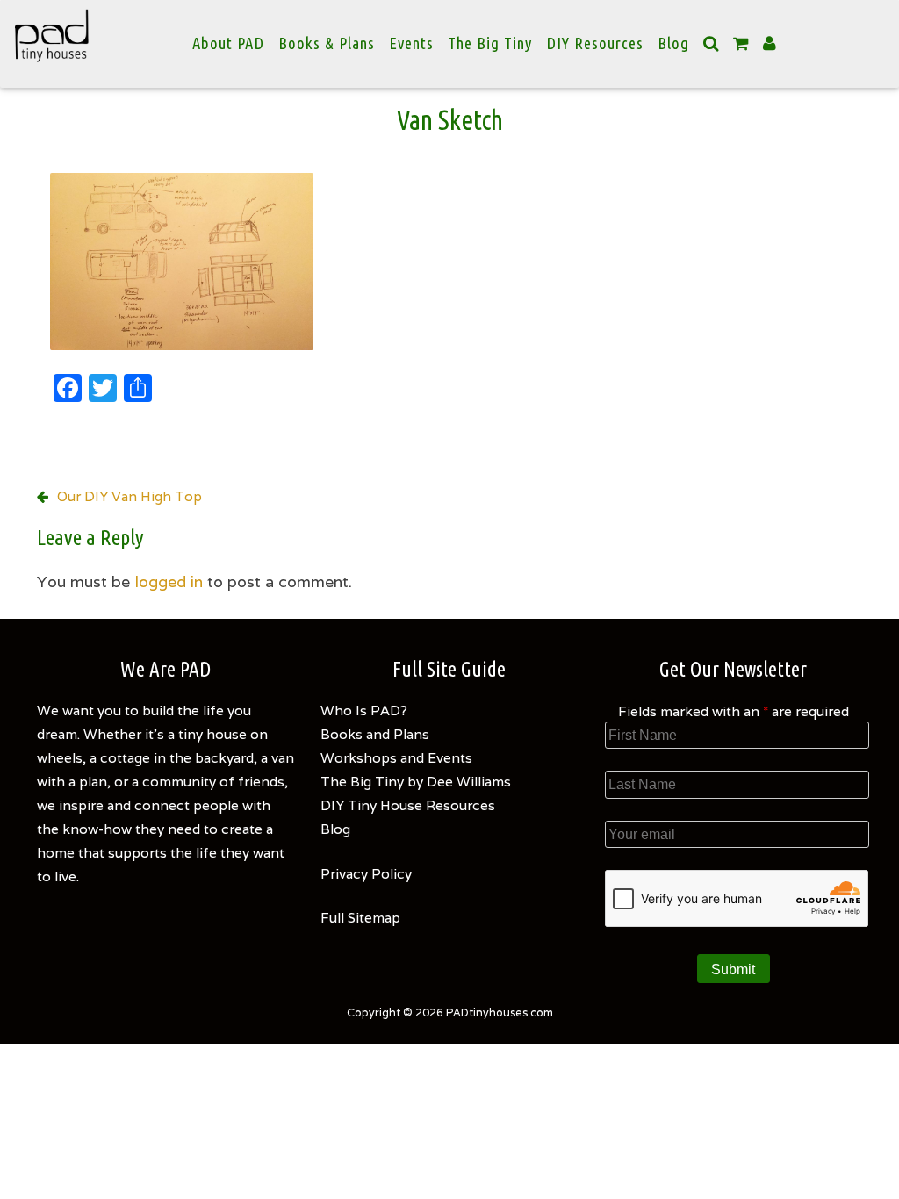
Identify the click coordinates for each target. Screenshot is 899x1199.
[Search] (711, 44)
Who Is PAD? (363, 710)
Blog (673, 43)
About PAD (228, 43)
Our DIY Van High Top (129, 496)
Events (411, 43)
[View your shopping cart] (741, 44)
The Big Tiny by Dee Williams (415, 781)
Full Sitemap (360, 917)
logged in (168, 581)
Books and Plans (374, 734)
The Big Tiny (490, 43)
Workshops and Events (396, 757)
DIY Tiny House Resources (407, 805)
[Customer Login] (770, 44)
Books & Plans (326, 43)
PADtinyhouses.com (499, 1012)
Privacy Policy (366, 873)
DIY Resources (595, 43)
